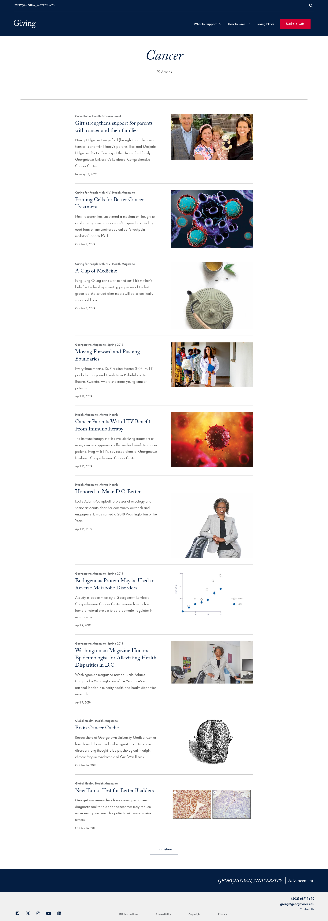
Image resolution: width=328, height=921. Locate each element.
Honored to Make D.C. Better (108, 492)
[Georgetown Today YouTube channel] (50, 913)
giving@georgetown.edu (297, 904)
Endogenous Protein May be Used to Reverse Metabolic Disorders (115, 585)
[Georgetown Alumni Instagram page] (39, 913)
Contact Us (307, 909)
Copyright (194, 914)
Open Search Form (311, 5)
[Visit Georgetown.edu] (34, 5)
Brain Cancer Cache (97, 728)
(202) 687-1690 (302, 898)
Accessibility (163, 914)
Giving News (265, 24)
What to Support (205, 24)
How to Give (236, 24)
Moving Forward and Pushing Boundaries (107, 356)
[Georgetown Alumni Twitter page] (29, 913)
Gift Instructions (128, 914)
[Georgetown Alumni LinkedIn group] (60, 913)
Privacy (222, 914)
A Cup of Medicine (96, 271)
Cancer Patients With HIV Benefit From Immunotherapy (112, 426)
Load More (164, 849)
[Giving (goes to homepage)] (25, 24)
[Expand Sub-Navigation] (220, 23)
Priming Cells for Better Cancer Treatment (109, 204)
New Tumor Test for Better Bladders (114, 791)
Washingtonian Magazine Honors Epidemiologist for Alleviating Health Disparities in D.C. (115, 658)
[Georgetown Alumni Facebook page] (19, 913)
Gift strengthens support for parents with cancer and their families (114, 127)
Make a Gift (295, 23)
